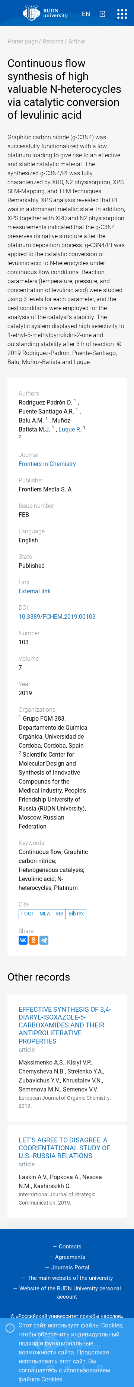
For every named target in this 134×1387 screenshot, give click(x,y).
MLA (44, 914)
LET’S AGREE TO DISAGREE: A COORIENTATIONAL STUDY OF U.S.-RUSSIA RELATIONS (64, 1148)
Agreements (70, 1257)
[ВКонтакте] (23, 940)
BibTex (76, 914)
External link (35, 591)
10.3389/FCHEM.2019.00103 (57, 616)
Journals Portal (70, 1267)
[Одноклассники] (33, 940)
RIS (59, 914)
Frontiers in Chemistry (47, 463)
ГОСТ (27, 914)
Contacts (70, 1246)
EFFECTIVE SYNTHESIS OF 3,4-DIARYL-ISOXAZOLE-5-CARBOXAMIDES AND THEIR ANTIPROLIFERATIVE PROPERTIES (65, 1025)
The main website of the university (70, 1278)
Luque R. (70, 429)
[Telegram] (43, 940)
